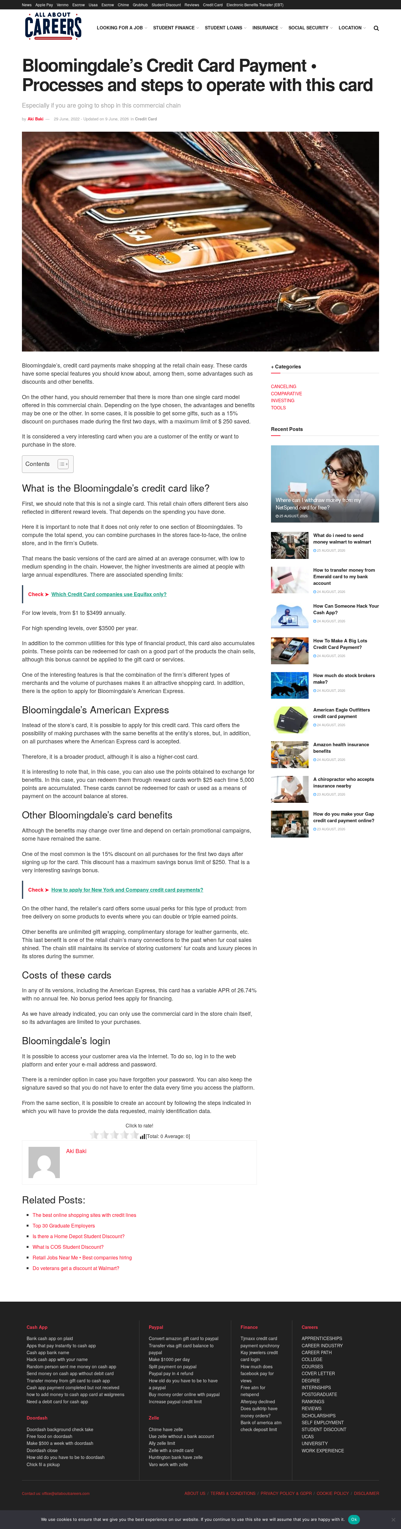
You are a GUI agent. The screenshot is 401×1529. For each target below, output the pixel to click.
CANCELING (283, 386)
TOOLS (278, 407)
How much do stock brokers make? (344, 678)
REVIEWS (311, 1408)
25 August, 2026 (293, 515)
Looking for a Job (120, 27)
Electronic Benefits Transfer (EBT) (255, 4)
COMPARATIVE (286, 393)
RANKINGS (313, 1401)
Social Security (308, 27)
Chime (123, 4)
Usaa (93, 4)
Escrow (78, 4)
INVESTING (282, 400)
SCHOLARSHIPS (319, 1415)
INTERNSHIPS (316, 1387)
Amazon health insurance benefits (341, 747)
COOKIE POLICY (333, 1493)
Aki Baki (36, 119)
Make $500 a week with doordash (60, 1443)
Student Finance (174, 27)
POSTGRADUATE (319, 1394)
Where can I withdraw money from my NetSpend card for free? (318, 503)
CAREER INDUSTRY (322, 1345)
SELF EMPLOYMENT (323, 1422)
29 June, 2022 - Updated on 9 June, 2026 (91, 119)
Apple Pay (44, 4)
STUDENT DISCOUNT (324, 1429)
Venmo (63, 4)
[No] (393, 1519)
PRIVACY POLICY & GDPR (286, 1493)
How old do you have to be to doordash (66, 1457)
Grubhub (140, 4)
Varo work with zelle (168, 1464)
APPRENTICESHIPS (322, 1338)
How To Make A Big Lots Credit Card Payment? (340, 644)
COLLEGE (312, 1359)
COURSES (312, 1366)
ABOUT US (195, 1493)
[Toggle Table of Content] (60, 464)
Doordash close (42, 1450)
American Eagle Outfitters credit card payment (341, 713)
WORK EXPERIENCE (323, 1450)
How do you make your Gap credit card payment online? (343, 817)
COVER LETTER (318, 1373)
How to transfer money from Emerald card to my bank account (344, 576)
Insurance (265, 27)
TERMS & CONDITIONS (233, 1493)
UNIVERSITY (315, 1443)
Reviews (192, 4)
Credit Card (213, 4)
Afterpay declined (258, 1401)
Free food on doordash (49, 1436)
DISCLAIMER (366, 1493)
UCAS (308, 1436)
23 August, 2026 (330, 794)
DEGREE (311, 1380)
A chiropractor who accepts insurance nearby (343, 782)
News (27, 4)
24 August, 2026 (330, 591)
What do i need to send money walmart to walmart (342, 538)
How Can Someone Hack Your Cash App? (346, 609)
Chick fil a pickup (43, 1464)
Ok (354, 1519)
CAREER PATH (317, 1352)
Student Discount (166, 4)
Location (350, 27)
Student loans (223, 27)
